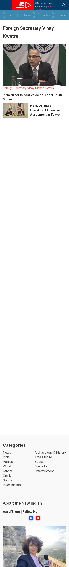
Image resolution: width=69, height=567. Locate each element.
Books (39, 462)
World (7, 466)
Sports (7, 480)
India (63, 15)
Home (10, 15)
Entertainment (44, 471)
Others (7, 471)
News (27, 15)
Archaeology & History (50, 452)
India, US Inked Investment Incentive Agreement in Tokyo (45, 110)
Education (41, 466)
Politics (45, 15)
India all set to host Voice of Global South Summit (32, 97)
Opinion (8, 475)
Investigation (12, 485)
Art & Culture (43, 457)
